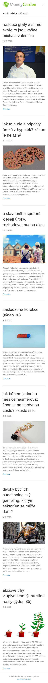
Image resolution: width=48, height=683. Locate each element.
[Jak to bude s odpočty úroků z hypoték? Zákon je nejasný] (24, 158)
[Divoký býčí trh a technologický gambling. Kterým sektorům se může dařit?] (24, 533)
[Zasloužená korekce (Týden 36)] (24, 336)
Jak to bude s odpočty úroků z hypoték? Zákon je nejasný (24, 129)
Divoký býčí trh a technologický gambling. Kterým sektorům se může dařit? (19, 500)
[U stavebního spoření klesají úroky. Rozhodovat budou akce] (24, 249)
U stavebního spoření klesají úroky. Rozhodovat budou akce (24, 219)
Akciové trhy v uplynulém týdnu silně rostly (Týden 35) (24, 596)
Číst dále (6, 109)
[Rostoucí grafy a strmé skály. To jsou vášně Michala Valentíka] (24, 62)
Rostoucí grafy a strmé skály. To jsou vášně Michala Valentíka (22, 30)
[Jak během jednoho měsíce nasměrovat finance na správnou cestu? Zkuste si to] (24, 432)
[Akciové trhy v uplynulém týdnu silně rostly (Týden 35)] (24, 624)
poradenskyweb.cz (24, 679)
